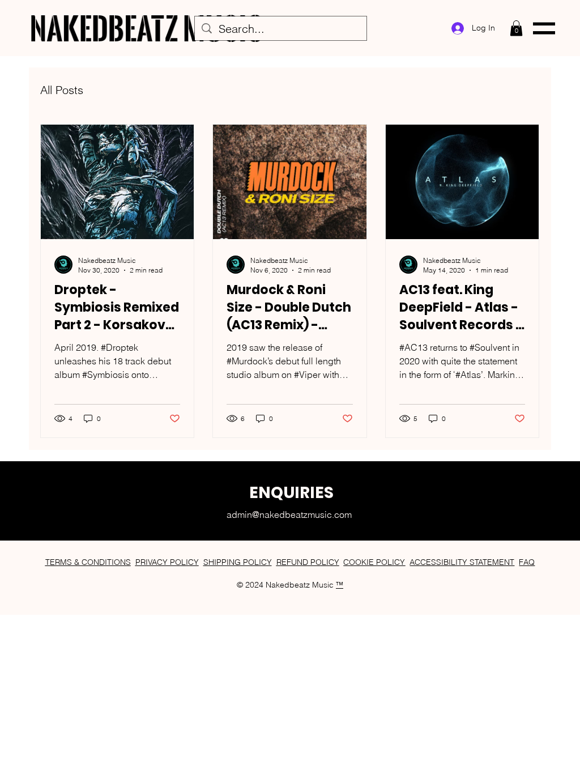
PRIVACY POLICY (167, 562)
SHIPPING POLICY (237, 562)
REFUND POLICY (307, 562)
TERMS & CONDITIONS (88, 562)
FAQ (527, 562)
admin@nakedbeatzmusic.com (289, 514)
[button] (516, 28)
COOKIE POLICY (374, 562)
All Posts (61, 90)
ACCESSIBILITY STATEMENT (462, 562)
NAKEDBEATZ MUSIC (146, 28)
